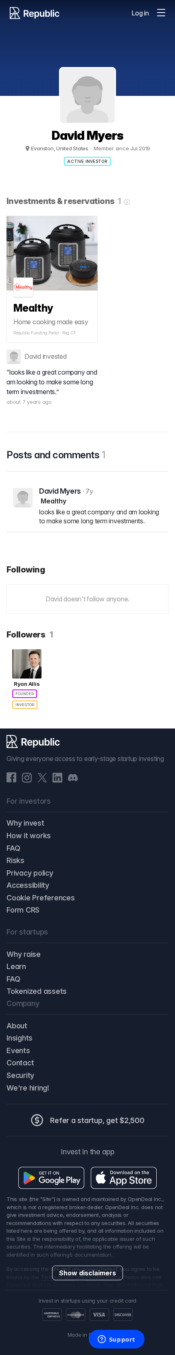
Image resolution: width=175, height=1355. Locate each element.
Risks (15, 860)
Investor (24, 704)
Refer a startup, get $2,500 (97, 1120)
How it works (29, 835)
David (32, 356)
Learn (16, 966)
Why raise (24, 954)
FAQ (13, 848)
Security (20, 1075)
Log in (140, 13)
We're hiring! (28, 1088)
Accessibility (28, 885)
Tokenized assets (37, 991)
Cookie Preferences (41, 897)
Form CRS (23, 910)
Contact (20, 1062)
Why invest (25, 823)
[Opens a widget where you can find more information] (116, 1340)
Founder (24, 694)
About (17, 1025)
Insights (20, 1038)
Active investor (87, 161)
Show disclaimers (87, 1273)
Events (18, 1050)
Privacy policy (30, 873)
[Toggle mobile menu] (161, 13)
